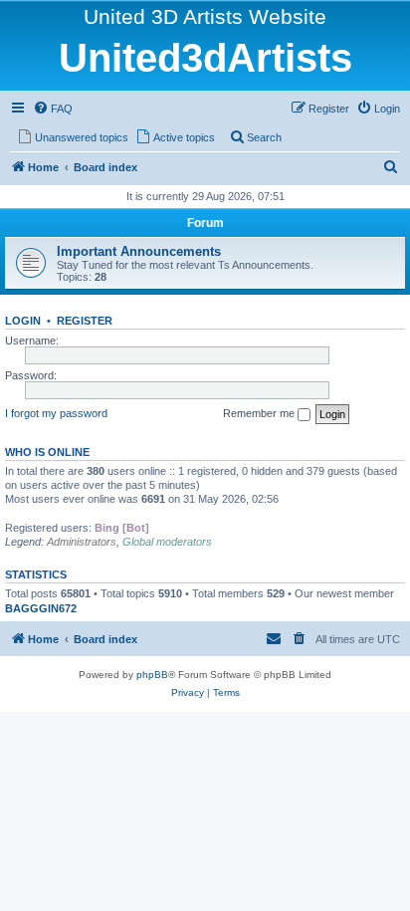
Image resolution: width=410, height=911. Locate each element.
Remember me (260, 413)
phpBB (152, 674)
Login (23, 321)
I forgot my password (56, 413)
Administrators (81, 542)
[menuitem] (53, 108)
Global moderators (167, 542)
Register (84, 321)
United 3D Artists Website (205, 16)
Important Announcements (139, 251)
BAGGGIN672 (41, 608)
